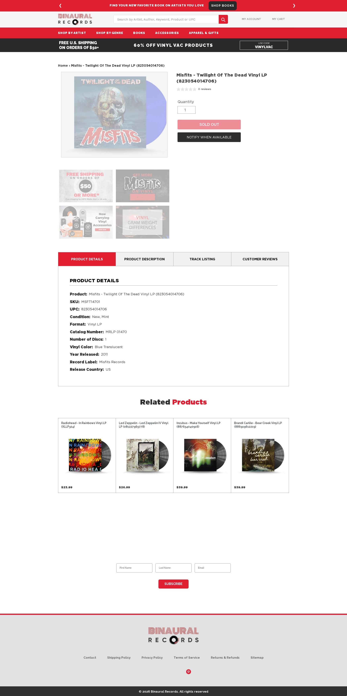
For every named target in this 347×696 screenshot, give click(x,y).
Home (63, 65)
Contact (90, 657)
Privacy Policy (152, 657)
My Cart (278, 18)
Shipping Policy (119, 657)
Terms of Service (187, 657)
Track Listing (202, 259)
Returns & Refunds (225, 657)
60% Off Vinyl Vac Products (173, 45)
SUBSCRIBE (173, 584)
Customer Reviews (260, 259)
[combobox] (170, 19)
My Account (251, 18)
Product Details (87, 259)
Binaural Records (164, 691)
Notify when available (209, 137)
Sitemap (257, 657)
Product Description (144, 259)
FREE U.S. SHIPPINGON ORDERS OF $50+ (79, 45)
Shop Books (222, 5)
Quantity (186, 102)
